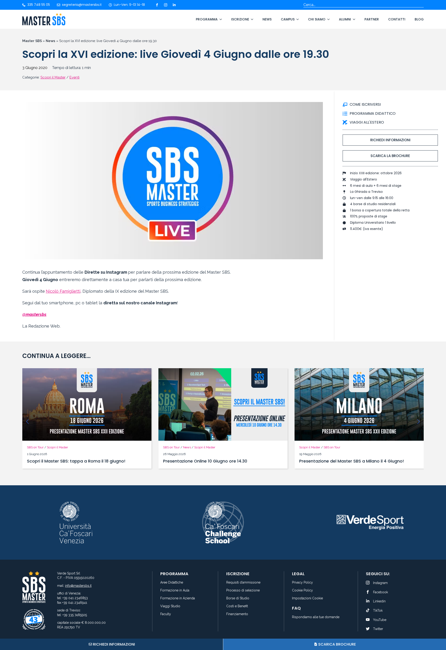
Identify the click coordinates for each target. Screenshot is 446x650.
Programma (207, 19)
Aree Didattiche (171, 582)
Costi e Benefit (237, 606)
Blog (419, 19)
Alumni (345, 19)
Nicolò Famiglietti (63, 291)
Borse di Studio (237, 598)
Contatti (396, 19)
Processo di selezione (243, 590)
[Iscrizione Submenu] (251, 19)
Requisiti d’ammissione (243, 582)
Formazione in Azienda (177, 598)
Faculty (165, 614)
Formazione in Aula (174, 590)
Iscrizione (240, 19)
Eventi (74, 77)
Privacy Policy (302, 582)
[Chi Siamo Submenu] (327, 19)
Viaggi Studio (170, 606)
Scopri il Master (53, 77)
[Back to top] (436, 629)
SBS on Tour (35, 447)
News (267, 19)
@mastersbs (34, 314)
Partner (371, 19)
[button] (27, 421)
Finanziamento (237, 614)
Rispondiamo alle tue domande (315, 617)
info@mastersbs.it (78, 586)
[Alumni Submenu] (353, 19)
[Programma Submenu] (220, 19)
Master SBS (32, 41)
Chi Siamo (316, 19)
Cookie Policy (302, 590)
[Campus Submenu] (297, 19)
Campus (288, 19)
